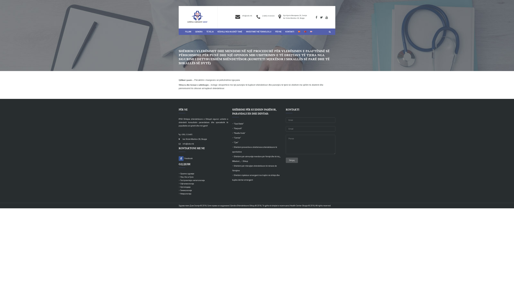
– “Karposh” (237, 128)
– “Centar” (236, 138)
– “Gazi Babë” (238, 124)
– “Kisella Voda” (238, 133)
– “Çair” (235, 142)
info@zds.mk (247, 16)
